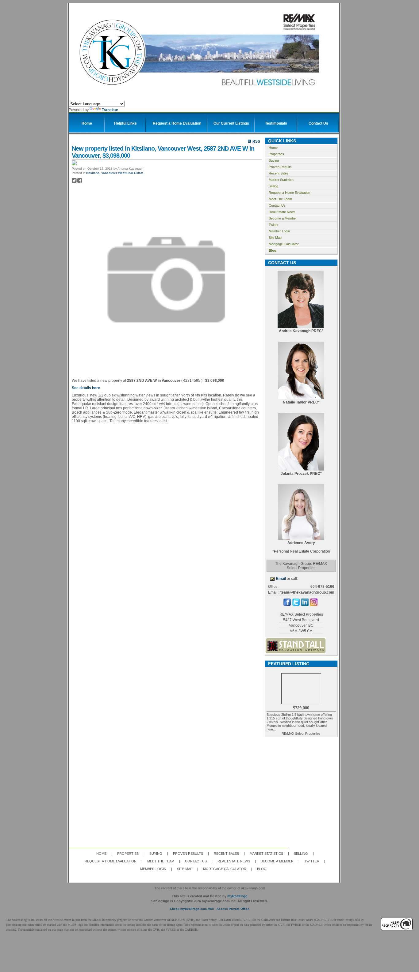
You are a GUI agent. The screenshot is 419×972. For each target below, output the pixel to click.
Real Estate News (282, 212)
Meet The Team (280, 199)
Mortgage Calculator (284, 244)
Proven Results (280, 167)
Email (281, 578)
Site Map (275, 237)
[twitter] (296, 604)
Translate (110, 110)
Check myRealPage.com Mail (192, 908)
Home (273, 147)
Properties (276, 154)
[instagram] (313, 604)
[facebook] (287, 604)
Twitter (274, 225)
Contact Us (277, 205)
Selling (273, 186)
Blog (272, 250)
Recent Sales (279, 173)
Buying (274, 160)
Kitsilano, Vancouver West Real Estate (115, 173)
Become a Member (283, 218)
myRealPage (237, 896)
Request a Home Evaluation (289, 192)
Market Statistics (281, 180)
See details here (86, 388)
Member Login (279, 231)
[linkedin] (305, 604)
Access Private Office (233, 908)
